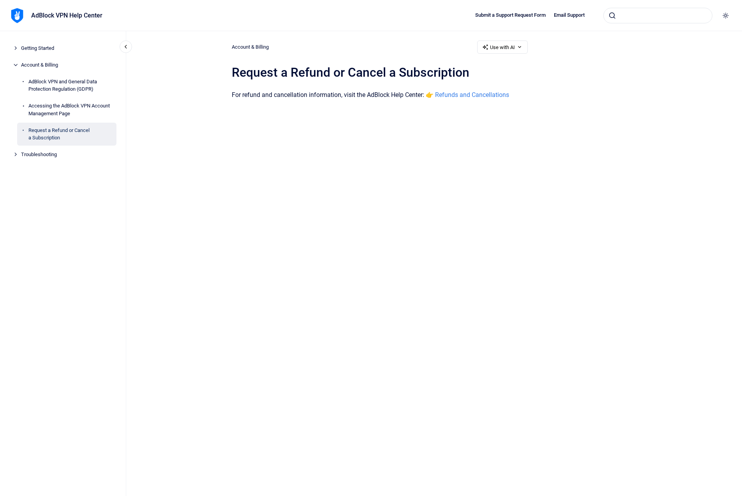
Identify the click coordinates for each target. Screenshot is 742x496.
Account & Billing (39, 65)
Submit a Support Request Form (510, 15)
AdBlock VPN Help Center (66, 15)
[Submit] (612, 15)
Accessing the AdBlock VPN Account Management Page (69, 109)
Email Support (569, 15)
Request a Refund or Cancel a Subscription (59, 134)
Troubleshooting (39, 154)
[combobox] (658, 15)
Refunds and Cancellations (472, 94)
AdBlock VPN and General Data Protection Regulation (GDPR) (62, 85)
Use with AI (502, 47)
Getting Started (37, 48)
